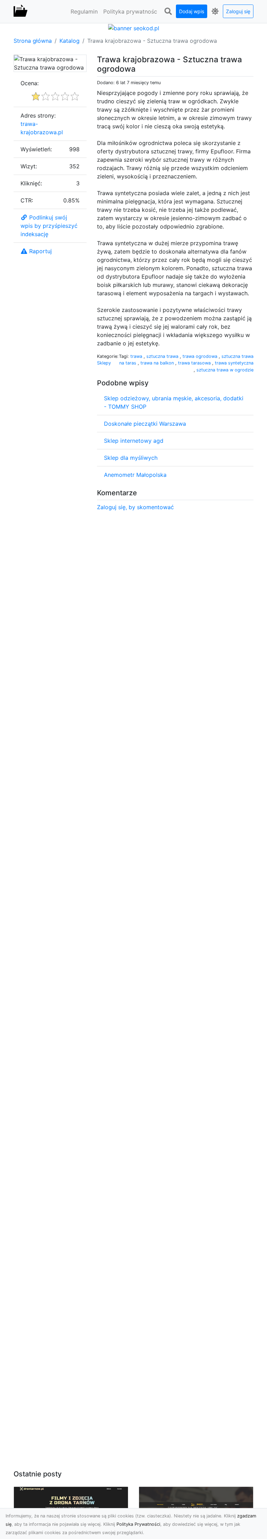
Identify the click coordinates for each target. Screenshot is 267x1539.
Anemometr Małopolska (135, 474)
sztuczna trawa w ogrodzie (224, 369)
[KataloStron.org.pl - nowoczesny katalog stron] (20, 11)
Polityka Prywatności (138, 1524)
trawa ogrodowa (201, 356)
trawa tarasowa (195, 363)
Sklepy (104, 363)
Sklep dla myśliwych (130, 457)
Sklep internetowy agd (133, 440)
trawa (137, 356)
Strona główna (33, 40)
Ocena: (30, 83)
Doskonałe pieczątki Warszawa (145, 423)
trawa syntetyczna (234, 363)
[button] (168, 11)
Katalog (69, 40)
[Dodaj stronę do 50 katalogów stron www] (133, 27)
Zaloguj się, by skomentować (135, 507)
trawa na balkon (157, 363)
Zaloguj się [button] (238, 11)
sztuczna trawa (163, 356)
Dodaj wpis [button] (191, 11)
